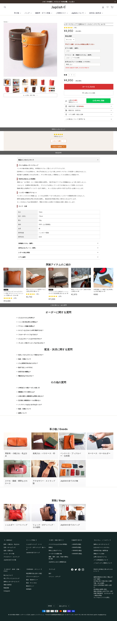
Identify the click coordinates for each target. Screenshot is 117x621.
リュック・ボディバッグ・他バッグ (36, 548)
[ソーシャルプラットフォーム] (72, 569)
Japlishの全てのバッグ (33, 552)
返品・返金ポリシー (32, 579)
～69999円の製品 (76, 553)
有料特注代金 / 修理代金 (101, 550)
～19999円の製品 (76, 550)
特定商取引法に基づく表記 (34, 573)
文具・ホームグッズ (9, 547)
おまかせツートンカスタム (101, 547)
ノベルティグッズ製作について (103, 563)
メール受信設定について (101, 560)
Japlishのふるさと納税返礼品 (57, 562)
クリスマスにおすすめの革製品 (58, 544)
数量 (65, 75)
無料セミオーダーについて (101, 544)
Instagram (7, 591)
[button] (68, 28)
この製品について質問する (74, 119)
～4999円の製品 (76, 544)
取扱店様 (6, 588)
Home (5, 22)
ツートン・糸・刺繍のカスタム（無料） (79, 55)
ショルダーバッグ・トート (34, 544)
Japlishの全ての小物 (10, 560)
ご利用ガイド (61, 13)
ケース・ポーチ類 (9, 553)
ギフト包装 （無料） (72, 48)
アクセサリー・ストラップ (11, 556)
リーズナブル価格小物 (55, 553)
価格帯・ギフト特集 (43, 13)
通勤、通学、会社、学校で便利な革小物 (58, 557)
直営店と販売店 (95, 13)
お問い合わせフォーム (100, 556)
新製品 (51, 547)
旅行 (50, 573)
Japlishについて (77, 13)
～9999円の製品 (76, 547)
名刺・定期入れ (8, 550)
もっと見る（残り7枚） (29, 95)
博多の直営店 (8, 584)
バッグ (27, 13)
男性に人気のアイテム (55, 550)
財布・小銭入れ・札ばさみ (11, 544)
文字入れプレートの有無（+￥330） (78, 61)
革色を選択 (68, 36)
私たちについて (8, 575)
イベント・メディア (54, 576)
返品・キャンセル (31, 583)
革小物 (17, 13)
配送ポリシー (30, 586)
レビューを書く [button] (58, 141)
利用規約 (28, 589)
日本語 (50, 606)
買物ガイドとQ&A (99, 553)
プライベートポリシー (32, 576)
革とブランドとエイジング (11, 578)
